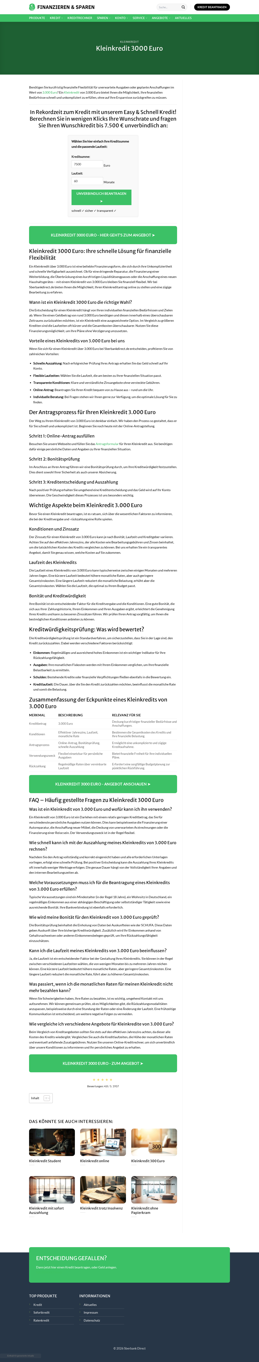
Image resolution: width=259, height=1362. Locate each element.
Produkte (37, 18)
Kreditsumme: (81, 156)
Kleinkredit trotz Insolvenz (101, 1208)
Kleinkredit (129, 41)
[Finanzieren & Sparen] (61, 7)
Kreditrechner (79, 18)
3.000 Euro (49, 92)
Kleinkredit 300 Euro (148, 1161)
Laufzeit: (77, 173)
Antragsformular (107, 444)
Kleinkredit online (94, 1161)
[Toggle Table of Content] (45, 1098)
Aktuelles (183, 18)
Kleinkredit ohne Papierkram (144, 1210)
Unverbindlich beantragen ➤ (101, 197)
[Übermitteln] (183, 7)
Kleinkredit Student (45, 1161)
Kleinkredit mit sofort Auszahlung (46, 1210)
